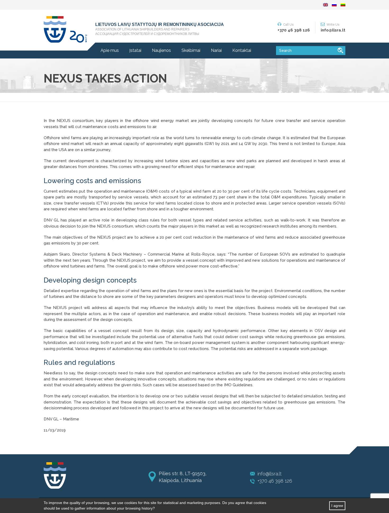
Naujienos (161, 50)
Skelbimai (191, 50)
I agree (337, 505)
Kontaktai (241, 50)
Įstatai (135, 50)
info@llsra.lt (269, 473)
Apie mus (110, 50)
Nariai (216, 50)
